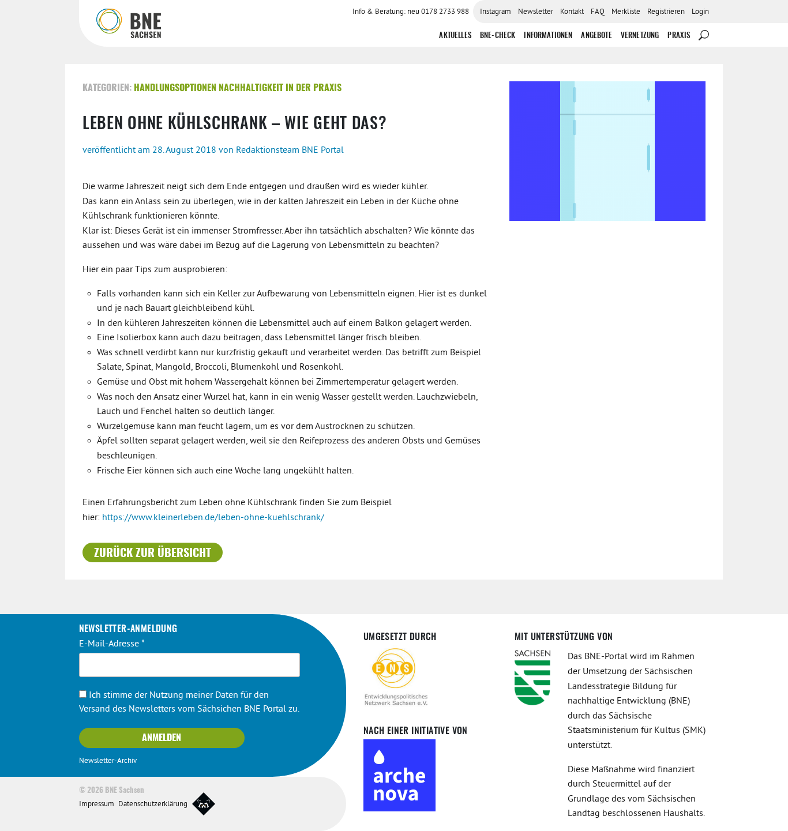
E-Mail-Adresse (112, 644)
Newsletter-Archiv (108, 761)
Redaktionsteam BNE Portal (290, 150)
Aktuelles (455, 36)
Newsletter (535, 12)
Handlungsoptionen (175, 88)
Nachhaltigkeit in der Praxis (280, 88)
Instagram (495, 12)
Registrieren (666, 12)
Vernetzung (640, 36)
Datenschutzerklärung (152, 804)
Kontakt (572, 12)
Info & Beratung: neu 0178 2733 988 (410, 12)
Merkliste (625, 12)
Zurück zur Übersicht (152, 553)
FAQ (598, 12)
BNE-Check (497, 36)
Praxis (678, 36)
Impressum (96, 804)
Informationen (548, 36)
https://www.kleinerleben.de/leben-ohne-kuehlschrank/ (213, 518)
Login (700, 12)
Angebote (596, 36)
